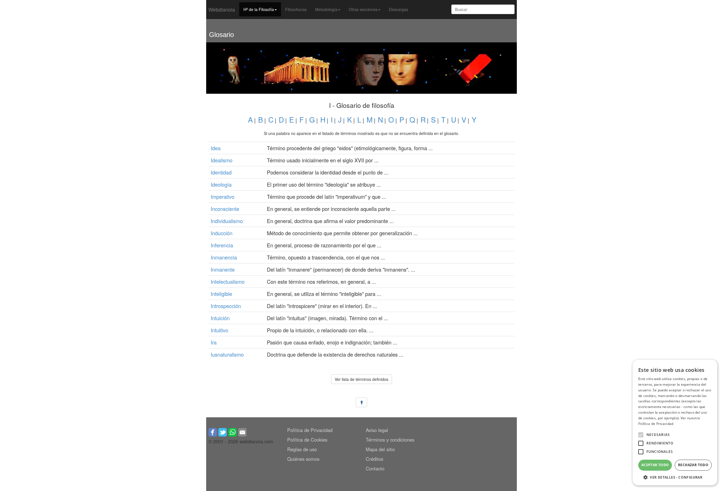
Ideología (221, 184)
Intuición (220, 318)
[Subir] (361, 402)
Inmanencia (224, 257)
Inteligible (221, 293)
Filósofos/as (296, 9)
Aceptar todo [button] (655, 464)
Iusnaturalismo (227, 354)
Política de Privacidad (309, 430)
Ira (214, 342)
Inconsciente (225, 208)
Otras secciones (363, 9)
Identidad (221, 172)
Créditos (374, 458)
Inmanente (223, 269)
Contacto (375, 468)
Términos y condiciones (390, 439)
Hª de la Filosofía (258, 9)
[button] (640, 434)
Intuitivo (219, 330)
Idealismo (221, 160)
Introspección (226, 305)
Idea (216, 148)
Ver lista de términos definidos (361, 379)
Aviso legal (377, 430)
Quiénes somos (303, 458)
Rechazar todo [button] (693, 464)
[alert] (675, 422)
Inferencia (222, 245)
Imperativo (222, 196)
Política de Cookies (307, 439)
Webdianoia (221, 9)
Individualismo (227, 220)
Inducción (221, 233)
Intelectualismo (228, 281)
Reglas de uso (302, 449)
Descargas (398, 9)
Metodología (326, 9)
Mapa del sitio (380, 449)
